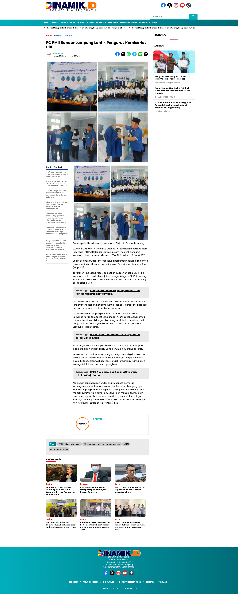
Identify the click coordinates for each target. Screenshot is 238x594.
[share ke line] (141, 56)
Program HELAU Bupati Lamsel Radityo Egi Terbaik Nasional (170, 77)
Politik (90, 22)
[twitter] (170, 7)
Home (46, 22)
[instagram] (176, 7)
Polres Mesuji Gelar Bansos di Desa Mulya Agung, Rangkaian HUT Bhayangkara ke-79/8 (152, 28)
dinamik (56, 53)
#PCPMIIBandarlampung (69, 444)
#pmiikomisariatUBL (59, 449)
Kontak (150, 582)
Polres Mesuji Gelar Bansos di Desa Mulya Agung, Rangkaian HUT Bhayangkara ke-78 (67, 28)
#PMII (126, 444)
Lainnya (68, 35)
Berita (55, 22)
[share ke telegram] (135, 56)
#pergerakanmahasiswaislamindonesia (102, 444)
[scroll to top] (228, 589)
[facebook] (164, 7)
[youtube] (183, 7)
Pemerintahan (67, 22)
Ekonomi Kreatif (128, 22)
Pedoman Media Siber (130, 582)
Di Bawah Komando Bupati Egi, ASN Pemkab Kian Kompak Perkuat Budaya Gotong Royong (173, 105)
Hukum (80, 22)
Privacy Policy (90, 582)
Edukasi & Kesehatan (107, 22)
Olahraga (144, 22)
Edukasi (58, 35)
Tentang (162, 582)
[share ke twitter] (124, 56)
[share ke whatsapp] (129, 56)
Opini (154, 22)
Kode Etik (73, 582)
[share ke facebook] (118, 56)
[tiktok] (189, 7)
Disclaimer (108, 582)
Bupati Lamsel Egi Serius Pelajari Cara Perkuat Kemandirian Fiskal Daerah (172, 91)
